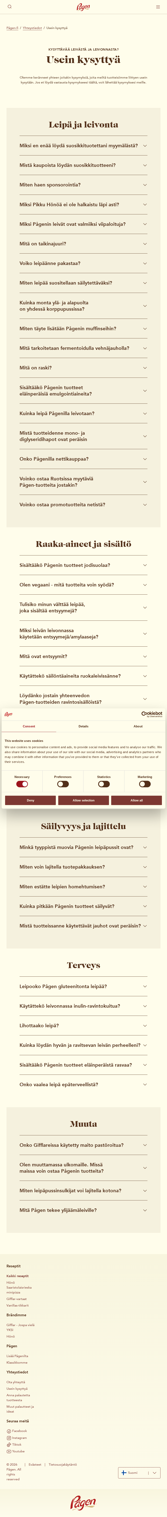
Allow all (137, 800)
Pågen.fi (12, 28)
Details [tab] (84, 726)
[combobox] (139, 1472)
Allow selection (83, 800)
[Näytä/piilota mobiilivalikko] (158, 6)
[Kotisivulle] (83, 7)
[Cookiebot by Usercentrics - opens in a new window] (144, 714)
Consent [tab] (29, 726)
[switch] (63, 784)
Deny (30, 800)
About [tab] (138, 726)
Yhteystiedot (32, 28)
